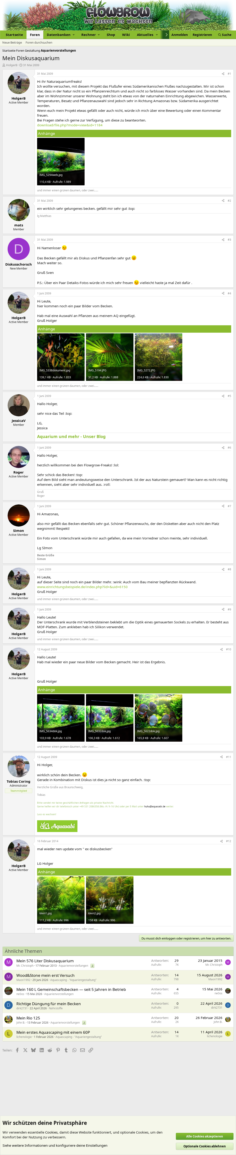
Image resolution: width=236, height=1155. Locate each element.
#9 (229, 609)
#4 (229, 293)
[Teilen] (223, 74)
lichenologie (24, 1037)
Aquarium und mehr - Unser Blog (71, 436)
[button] (60, 34)
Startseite (14, 34)
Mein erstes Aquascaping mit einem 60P (53, 1032)
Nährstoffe (56, 1008)
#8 (229, 569)
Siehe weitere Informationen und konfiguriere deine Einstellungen (55, 1145)
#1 (229, 74)
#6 (229, 448)
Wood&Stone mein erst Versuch (45, 975)
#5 (229, 396)
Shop (111, 34)
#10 (228, 649)
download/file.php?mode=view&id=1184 (70, 125)
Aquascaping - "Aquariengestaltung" (73, 980)
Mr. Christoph (24, 966)
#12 (228, 841)
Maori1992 (23, 980)
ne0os (20, 994)
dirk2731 (22, 1008)
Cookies (51, 1132)
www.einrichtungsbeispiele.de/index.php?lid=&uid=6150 (82, 586)
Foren (35, 34)
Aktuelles (145, 34)
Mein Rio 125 (28, 1018)
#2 (229, 201)
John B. (20, 1023)
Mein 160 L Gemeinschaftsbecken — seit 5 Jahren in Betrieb (71, 989)
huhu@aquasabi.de (154, 806)
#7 (229, 506)
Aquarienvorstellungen (73, 966)
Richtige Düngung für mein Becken (48, 1003)
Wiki (126, 34)
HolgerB (11, 65)
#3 (229, 240)
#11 (228, 757)
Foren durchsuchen (39, 42)
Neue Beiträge (12, 42)
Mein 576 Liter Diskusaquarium (45, 960)
